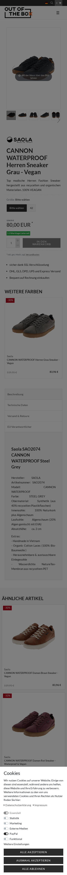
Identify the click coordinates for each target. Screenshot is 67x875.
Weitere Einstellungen (16, 844)
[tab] (33, 394)
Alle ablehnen (33, 868)
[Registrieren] (42, 1)
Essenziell (15, 812)
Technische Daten (17, 405)
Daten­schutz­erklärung (18, 805)
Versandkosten (32, 254)
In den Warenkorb (41, 243)
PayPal (14, 833)
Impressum (40, 805)
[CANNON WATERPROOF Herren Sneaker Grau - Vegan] (22, 115)
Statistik (14, 818)
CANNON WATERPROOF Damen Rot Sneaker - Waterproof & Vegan (30, 762)
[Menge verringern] (17, 245)
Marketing (16, 823)
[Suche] (52, 3)
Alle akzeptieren (33, 852)
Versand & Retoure (18, 416)
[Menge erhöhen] (17, 240)
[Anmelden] (39, 1)
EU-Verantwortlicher (19, 426)
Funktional (16, 838)
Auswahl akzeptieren (33, 860)
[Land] (46, 3)
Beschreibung (15, 394)
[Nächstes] (54, 68)
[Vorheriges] (13, 68)
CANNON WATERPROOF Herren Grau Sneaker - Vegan (33, 361)
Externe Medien (19, 828)
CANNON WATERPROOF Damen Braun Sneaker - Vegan (31, 674)
